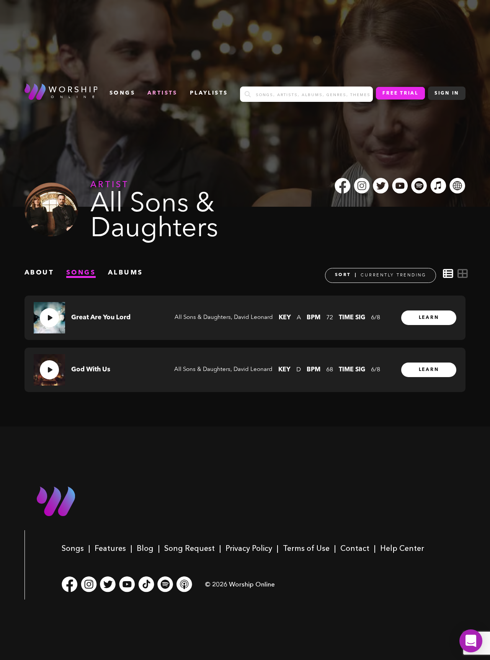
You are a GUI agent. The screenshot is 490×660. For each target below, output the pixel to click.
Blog (145, 548)
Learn (429, 317)
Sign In (446, 93)
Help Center (402, 548)
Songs (73, 548)
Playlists (209, 93)
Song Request (189, 548)
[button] (470, 640)
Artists (162, 93)
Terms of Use (306, 548)
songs (122, 93)
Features (110, 548)
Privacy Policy (248, 548)
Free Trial (400, 93)
